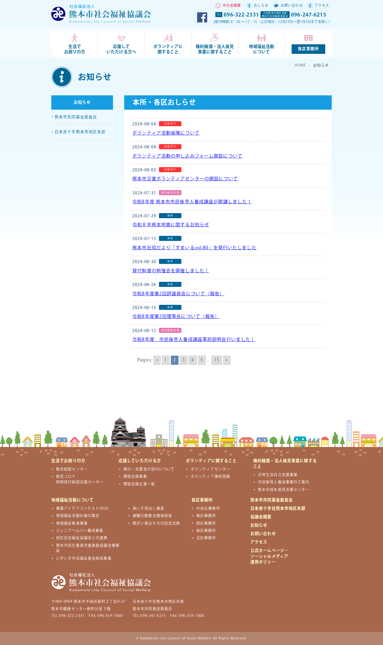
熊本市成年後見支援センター (284, 489)
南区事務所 (206, 530)
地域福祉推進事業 (72, 523)
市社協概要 (232, 5)
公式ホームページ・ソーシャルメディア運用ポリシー (269, 556)
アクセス (322, 5)
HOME (300, 65)
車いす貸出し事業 (148, 508)
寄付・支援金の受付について (149, 469)
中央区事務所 (208, 508)
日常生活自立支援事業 (277, 474)
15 (217, 360)
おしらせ (261, 5)
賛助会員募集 (135, 476)
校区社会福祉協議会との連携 (82, 537)
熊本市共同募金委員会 (76, 117)
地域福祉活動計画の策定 (78, 515)
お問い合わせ (292, 5)
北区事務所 (206, 537)
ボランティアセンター (210, 469)
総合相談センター (72, 469)
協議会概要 (261, 517)
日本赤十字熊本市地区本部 (80, 132)
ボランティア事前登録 (210, 476)
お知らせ (82, 102)
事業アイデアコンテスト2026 (82, 508)
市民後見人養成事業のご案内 (284, 482)
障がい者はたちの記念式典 (156, 523)
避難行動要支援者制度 (152, 515)
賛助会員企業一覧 (139, 484)
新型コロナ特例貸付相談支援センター (79, 479)
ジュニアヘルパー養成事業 (79, 530)
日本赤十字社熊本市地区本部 (278, 509)
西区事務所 (206, 523)
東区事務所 (206, 515)
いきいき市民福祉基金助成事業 (84, 558)
